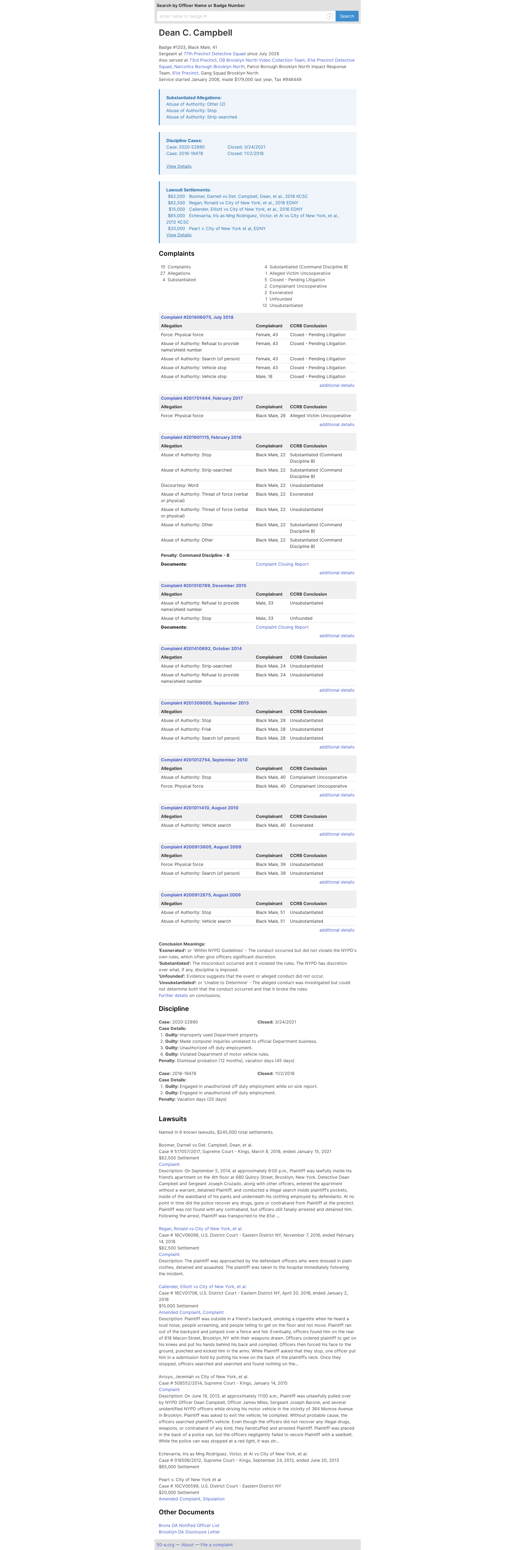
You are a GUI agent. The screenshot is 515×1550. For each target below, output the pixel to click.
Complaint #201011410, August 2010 (199, 807)
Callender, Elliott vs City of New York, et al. (203, 1286)
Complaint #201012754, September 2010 (204, 759)
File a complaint (217, 1544)
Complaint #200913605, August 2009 (201, 847)
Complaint (169, 1164)
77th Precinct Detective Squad (215, 53)
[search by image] (331, 16)
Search (347, 16)
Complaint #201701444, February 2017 (202, 398)
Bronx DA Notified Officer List (189, 1525)
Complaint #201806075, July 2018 (197, 317)
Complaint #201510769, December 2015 (203, 585)
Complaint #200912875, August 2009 (201, 895)
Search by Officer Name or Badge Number (201, 5)
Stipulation (214, 1498)
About (187, 1544)
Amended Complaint (179, 1312)
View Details (179, 166)
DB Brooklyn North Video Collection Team (262, 60)
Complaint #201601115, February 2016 (201, 437)
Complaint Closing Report (282, 564)
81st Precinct (185, 73)
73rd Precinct (203, 60)
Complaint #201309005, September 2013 (205, 703)
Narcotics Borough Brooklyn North (209, 66)
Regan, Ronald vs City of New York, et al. (200, 1228)
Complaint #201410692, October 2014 (201, 648)
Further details (173, 995)
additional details (336, 385)
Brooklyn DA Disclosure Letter (189, 1531)
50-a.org (165, 1544)
